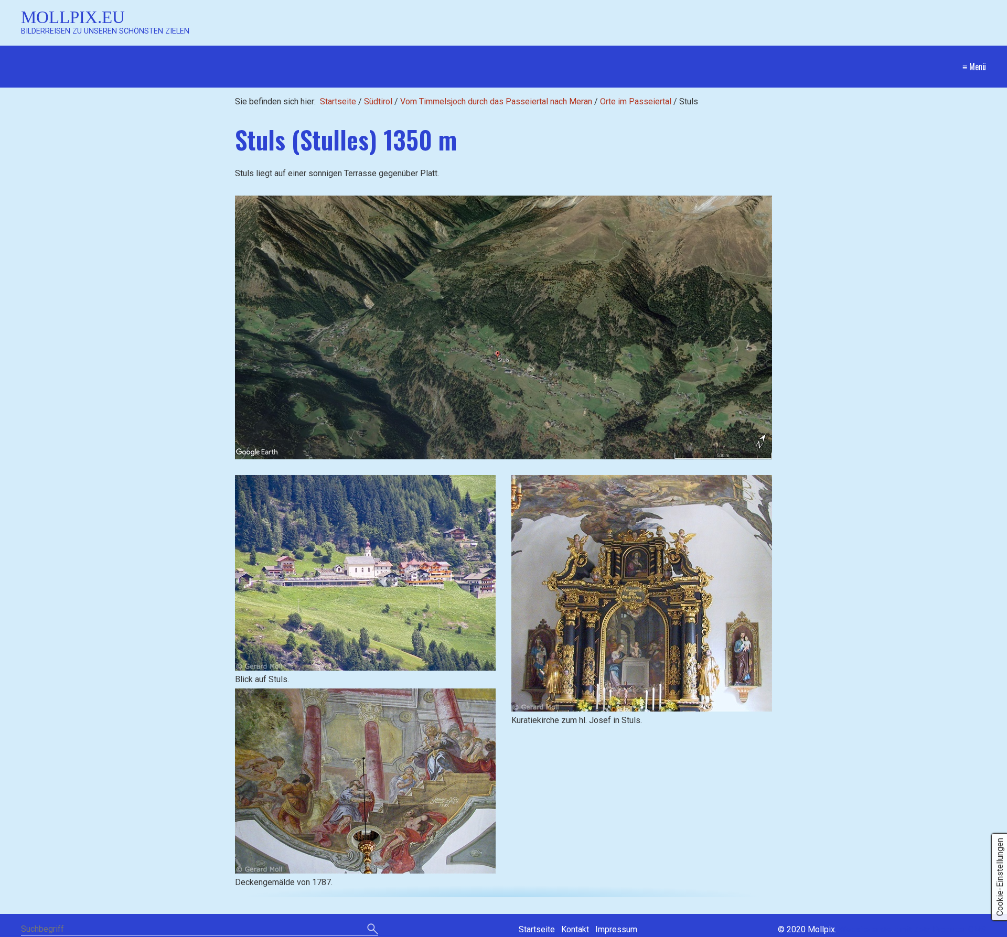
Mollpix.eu (73, 17)
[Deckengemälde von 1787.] (365, 781)
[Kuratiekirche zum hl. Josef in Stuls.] (641, 593)
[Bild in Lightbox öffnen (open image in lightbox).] (503, 327)
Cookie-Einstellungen (1000, 877)
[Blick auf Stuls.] (365, 573)
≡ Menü (974, 66)
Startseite (338, 101)
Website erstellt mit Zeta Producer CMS (912, 929)
